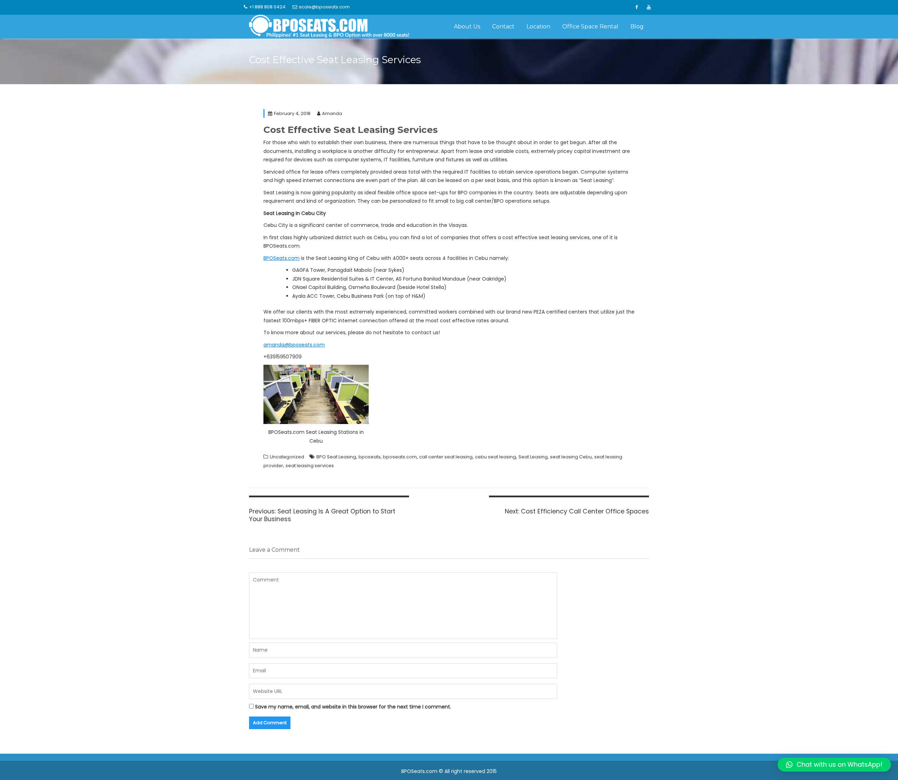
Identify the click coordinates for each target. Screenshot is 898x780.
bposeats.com (400, 456)
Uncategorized (287, 456)
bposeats (369, 456)
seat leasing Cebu (571, 456)
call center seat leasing (446, 456)
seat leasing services (310, 465)
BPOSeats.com (281, 258)
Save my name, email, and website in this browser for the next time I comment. (353, 706)
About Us (467, 26)
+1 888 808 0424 (267, 7)
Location (538, 26)
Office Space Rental (590, 26)
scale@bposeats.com (324, 7)
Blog (637, 26)
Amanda (332, 113)
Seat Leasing (533, 456)
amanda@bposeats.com (294, 344)
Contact (503, 26)
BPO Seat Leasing (336, 456)
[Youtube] (648, 7)
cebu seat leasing (495, 456)
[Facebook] (636, 7)
